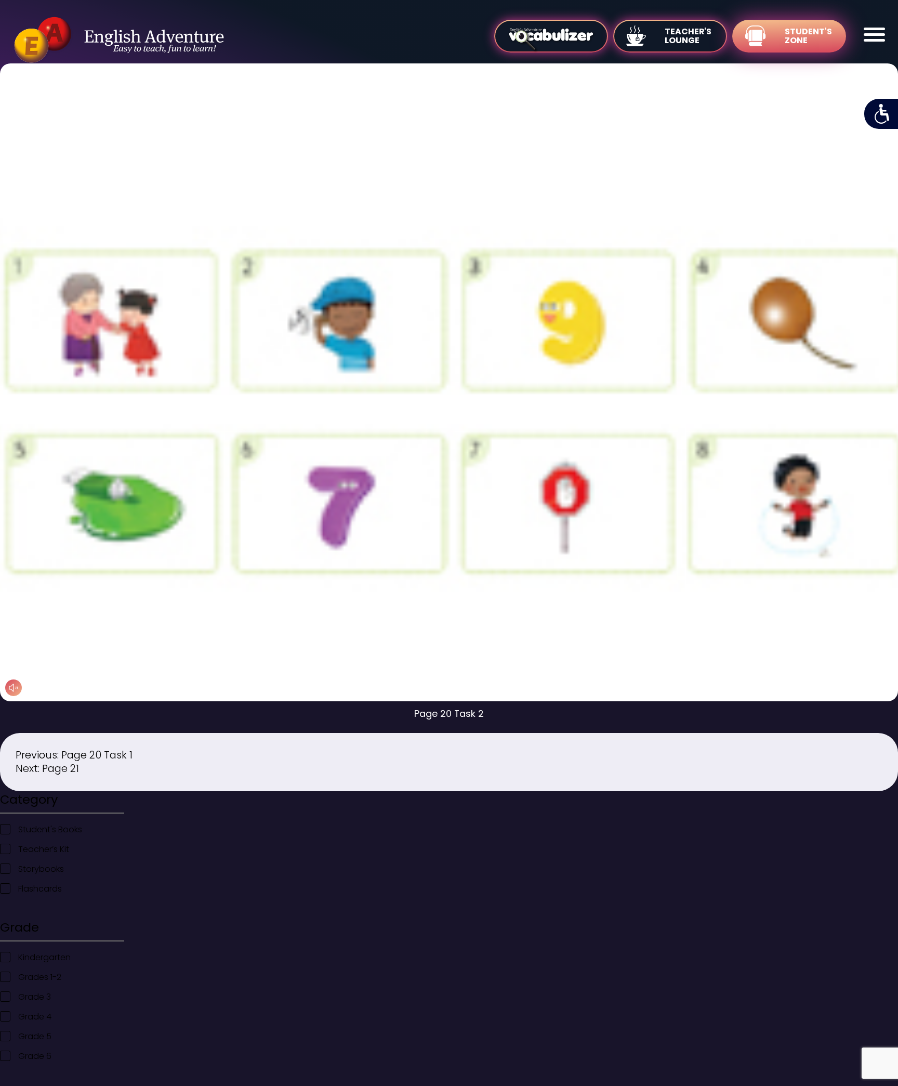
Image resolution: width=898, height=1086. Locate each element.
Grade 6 (34, 1056)
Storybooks (41, 869)
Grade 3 (34, 997)
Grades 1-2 (39, 977)
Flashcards (40, 889)
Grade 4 (34, 1017)
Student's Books (50, 829)
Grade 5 (34, 1036)
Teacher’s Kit (43, 849)
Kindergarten (44, 957)
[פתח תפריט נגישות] (881, 114)
